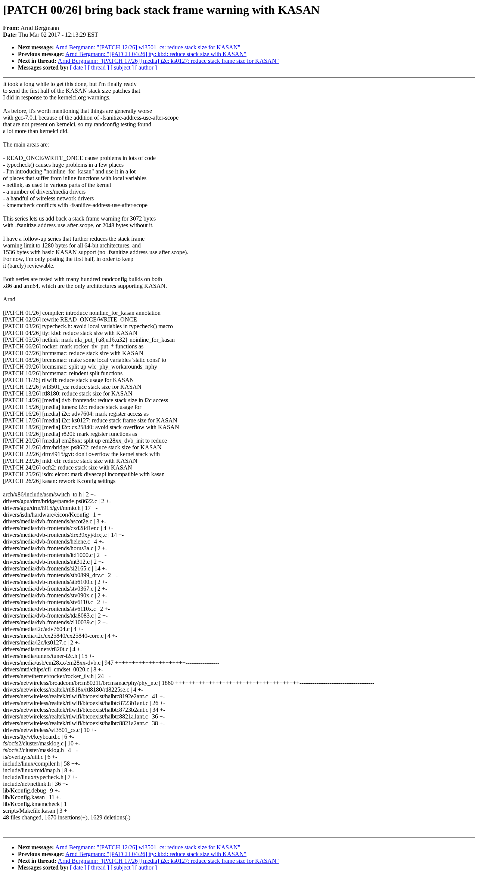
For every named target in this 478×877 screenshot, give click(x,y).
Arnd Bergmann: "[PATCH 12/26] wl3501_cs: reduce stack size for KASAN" (147, 47)
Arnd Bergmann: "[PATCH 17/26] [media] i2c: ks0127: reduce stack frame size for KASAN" (168, 61)
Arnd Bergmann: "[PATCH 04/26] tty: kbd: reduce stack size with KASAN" (155, 54)
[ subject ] (122, 67)
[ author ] (146, 67)
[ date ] (78, 67)
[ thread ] (98, 67)
